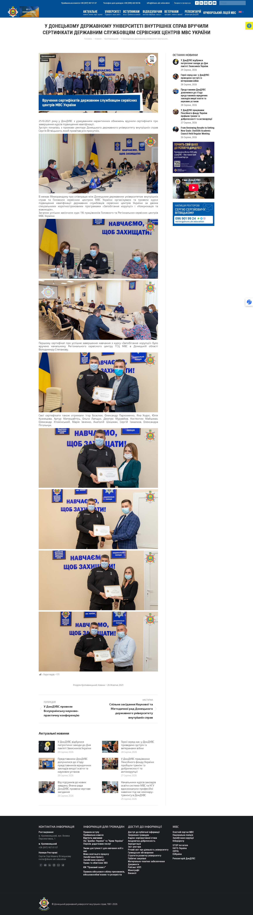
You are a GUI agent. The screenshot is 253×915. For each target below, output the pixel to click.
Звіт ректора (134, 846)
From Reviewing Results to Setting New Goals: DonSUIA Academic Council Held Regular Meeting (197, 130)
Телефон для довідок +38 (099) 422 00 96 (121, 3)
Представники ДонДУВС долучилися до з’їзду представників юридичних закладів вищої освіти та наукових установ (74, 765)
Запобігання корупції (93, 860)
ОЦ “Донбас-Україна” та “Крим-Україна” (103, 840)
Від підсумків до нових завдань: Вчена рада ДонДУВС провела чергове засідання (74, 787)
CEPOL (176, 851)
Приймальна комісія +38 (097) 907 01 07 (79, 3)
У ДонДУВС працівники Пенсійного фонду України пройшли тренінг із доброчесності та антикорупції (137, 765)
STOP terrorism (180, 845)
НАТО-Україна (180, 848)
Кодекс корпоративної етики (142, 838)
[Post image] (47, 747)
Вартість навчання (92, 838)
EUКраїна (177, 854)
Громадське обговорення (140, 852)
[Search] (243, 3)
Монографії (133, 870)
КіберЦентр (178, 840)
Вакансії (132, 873)
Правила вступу (91, 832)
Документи (133, 864)
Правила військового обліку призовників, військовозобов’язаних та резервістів (104, 873)
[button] (249, 26)
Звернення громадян (138, 835)
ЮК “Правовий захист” (94, 867)
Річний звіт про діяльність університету (148, 849)
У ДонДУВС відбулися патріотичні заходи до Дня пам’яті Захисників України (74, 745)
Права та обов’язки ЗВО (95, 862)
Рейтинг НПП (134, 867)
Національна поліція (183, 835)
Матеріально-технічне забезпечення (146, 861)
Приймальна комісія (93, 835)
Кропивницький (48, 56)
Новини (44, 60)
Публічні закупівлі (137, 858)
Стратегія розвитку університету (144, 855)
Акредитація (134, 843)
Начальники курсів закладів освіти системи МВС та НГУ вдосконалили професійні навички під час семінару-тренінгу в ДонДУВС (138, 789)
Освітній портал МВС (183, 832)
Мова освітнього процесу (96, 854)
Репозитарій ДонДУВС (184, 858)
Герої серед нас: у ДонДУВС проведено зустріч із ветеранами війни (137, 745)
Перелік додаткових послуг (97, 843)
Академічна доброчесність (141, 840)
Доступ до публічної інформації (144, 832)
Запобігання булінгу (93, 857)
